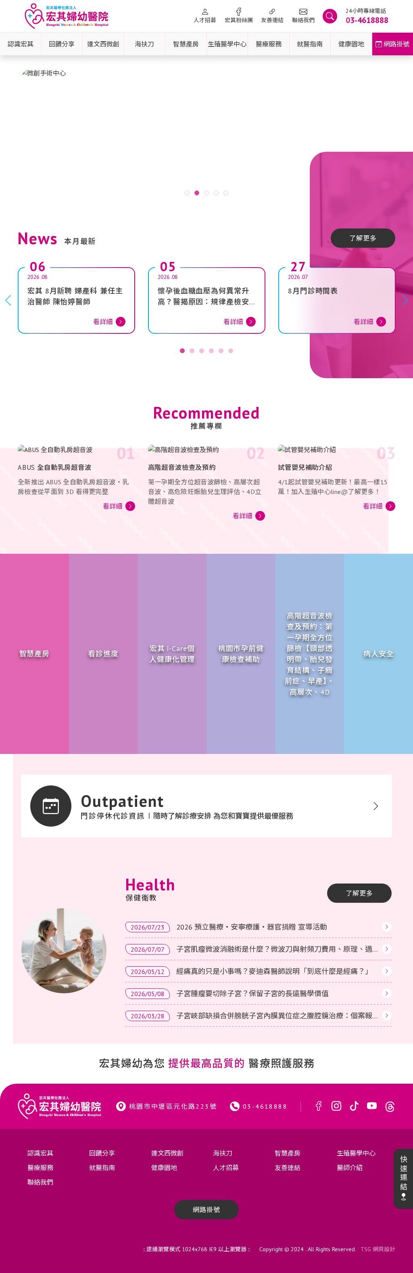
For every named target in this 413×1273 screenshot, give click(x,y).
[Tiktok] (354, 1106)
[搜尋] (330, 16)
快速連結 (403, 1173)
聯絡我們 (303, 20)
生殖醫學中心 (227, 44)
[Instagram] (336, 1106)
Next (386, 136)
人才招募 (205, 20)
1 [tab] (187, 193)
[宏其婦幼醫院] (66, 16)
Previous (27, 136)
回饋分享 (62, 44)
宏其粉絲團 (239, 20)
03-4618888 (265, 1106)
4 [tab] (216, 193)
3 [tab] (206, 193)
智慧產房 (186, 44)
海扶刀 (144, 44)
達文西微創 (103, 44)
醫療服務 (269, 44)
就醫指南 (310, 44)
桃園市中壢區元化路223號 (173, 1106)
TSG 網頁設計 (378, 1249)
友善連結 (272, 20)
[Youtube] (372, 1106)
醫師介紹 (350, 1168)
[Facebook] (318, 1106)
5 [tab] (225, 193)
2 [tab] (196, 193)
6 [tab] (230, 350)
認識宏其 (20, 44)
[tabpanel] (206, 135)
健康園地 (351, 44)
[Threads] (390, 1106)
